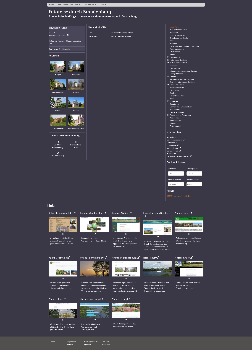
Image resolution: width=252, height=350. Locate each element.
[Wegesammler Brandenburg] (189, 277)
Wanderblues (55, 299)
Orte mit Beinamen (174, 140)
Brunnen (173, 43)
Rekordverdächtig (177, 96)
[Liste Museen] (168, 76)
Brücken (173, 41)
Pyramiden (174, 90)
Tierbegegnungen (177, 112)
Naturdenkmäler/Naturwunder (182, 79)
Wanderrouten (176, 118)
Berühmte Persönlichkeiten (178, 156)
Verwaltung (171, 137)
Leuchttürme (175, 68)
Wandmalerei (175, 121)
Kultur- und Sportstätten (180, 63)
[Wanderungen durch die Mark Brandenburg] (189, 232)
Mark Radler (149, 257)
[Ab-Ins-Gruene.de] (63, 277)
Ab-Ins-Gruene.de (58, 257)
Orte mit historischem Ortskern (182, 82)
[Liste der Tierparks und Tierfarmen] (168, 115)
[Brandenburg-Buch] (76, 142)
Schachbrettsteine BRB (60, 213)
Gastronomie (175, 57)
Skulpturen (174, 104)
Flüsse (172, 54)
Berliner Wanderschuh (91, 213)
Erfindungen (172, 145)
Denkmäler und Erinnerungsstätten (184, 46)
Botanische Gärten (177, 35)
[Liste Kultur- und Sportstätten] (168, 63)
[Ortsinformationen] (56, 33)
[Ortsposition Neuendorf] (51, 33)
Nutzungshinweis (91, 342)
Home (51, 5)
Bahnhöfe (174, 32)
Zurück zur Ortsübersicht (59, 49)
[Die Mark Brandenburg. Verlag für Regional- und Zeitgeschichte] (58, 142)
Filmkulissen (175, 52)
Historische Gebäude (178, 60)
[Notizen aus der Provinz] (157, 277)
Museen (173, 76)
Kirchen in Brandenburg (124, 257)
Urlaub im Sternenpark (92, 257)
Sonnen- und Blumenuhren (181, 107)
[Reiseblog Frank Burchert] (157, 235)
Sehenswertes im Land (68, 5)
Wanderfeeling (119, 299)
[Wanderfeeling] (126, 318)
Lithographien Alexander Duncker (183, 71)
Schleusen (174, 101)
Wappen (173, 123)
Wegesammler (182, 257)
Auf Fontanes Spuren (178, 30)
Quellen (173, 93)
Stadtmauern (175, 109)
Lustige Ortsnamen (178, 74)
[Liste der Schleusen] (168, 101)
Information (89, 5)
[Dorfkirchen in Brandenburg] (126, 277)
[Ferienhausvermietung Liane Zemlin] (94, 277)
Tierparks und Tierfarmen (180, 115)
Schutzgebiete (173, 151)
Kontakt (70, 344)
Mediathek (105, 344)
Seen (172, 98)
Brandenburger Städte (179, 38)
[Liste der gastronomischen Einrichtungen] (168, 57)
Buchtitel (170, 154)
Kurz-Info (105, 342)
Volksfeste (171, 143)
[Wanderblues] (63, 318)
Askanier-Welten (120, 213)
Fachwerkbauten (177, 49)
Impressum (71, 342)
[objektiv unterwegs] (94, 318)
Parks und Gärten (177, 85)
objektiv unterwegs (90, 299)
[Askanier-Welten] (126, 232)
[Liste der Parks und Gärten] (168, 85)
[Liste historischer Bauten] (168, 60)
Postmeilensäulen (177, 87)
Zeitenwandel (175, 126)
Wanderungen (182, 213)
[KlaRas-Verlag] (58, 153)
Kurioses (173, 65)
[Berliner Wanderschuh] (94, 232)
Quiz (102, 5)
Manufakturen (172, 148)
